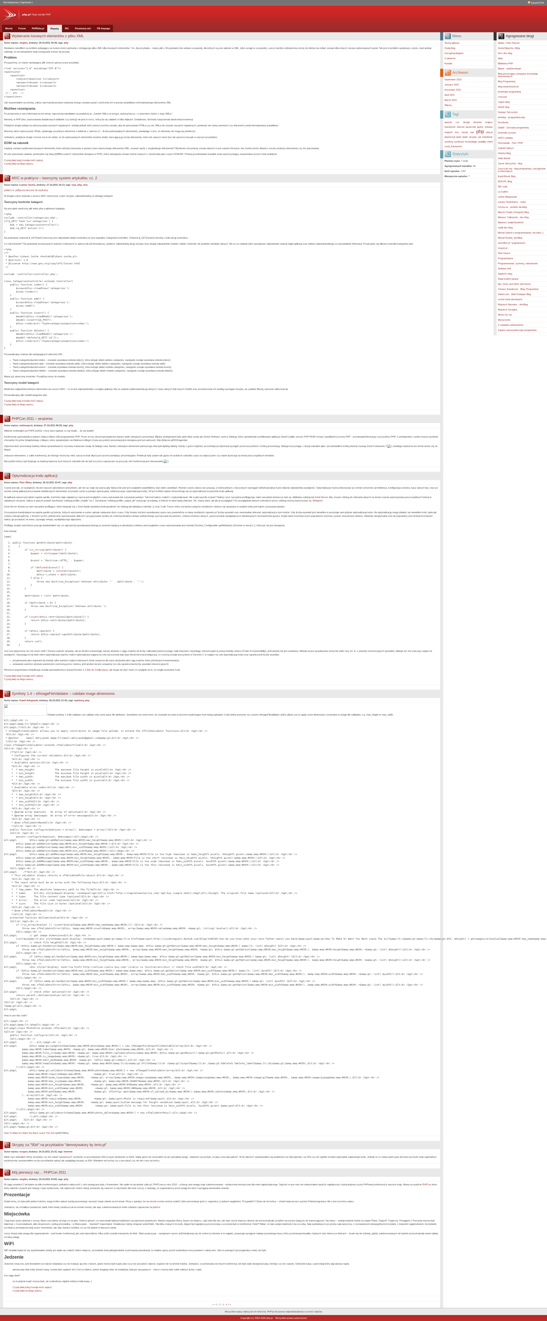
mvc (457, 132)
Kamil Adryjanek (28, 700)
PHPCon (426, 1184)
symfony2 (459, 141)
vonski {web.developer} (510, 299)
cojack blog (504, 102)
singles (23, 42)
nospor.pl (502, 248)
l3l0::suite (502, 186)
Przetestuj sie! (83, 28)
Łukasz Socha (27, 185)
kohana (489, 127)
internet (461, 127)
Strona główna (451, 43)
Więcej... (448, 105)
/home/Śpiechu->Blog (509, 48)
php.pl (489, 132)
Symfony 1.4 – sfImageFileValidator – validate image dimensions (63, 694)
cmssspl (502, 97)
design (466, 122)
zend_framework (453, 146)
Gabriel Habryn (506, 148)
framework (450, 127)
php (480, 131)
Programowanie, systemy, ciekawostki (518, 263)
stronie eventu (157, 1201)
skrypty (473, 137)
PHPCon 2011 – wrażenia (32, 419)
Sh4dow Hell (504, 268)
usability (482, 141)
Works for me (505, 314)
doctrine (477, 122)
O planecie (450, 58)
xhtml (490, 141)
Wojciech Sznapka (507, 309)
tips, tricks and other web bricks (514, 284)
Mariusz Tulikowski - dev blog (513, 217)
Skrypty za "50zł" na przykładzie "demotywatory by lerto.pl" (59, 1145)
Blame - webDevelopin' (509, 68)
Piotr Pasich (504, 253)
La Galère (503, 191)
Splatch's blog (505, 273)
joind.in (156, 1207)
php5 (458, 137)
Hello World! (504, 158)
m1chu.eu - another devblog (512, 207)
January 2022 (451, 84)
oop (472, 132)
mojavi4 (448, 132)
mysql (465, 132)
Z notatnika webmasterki (510, 325)
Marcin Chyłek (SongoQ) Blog (513, 212)
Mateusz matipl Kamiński (510, 222)
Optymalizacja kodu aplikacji (34, 476)
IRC (67, 28)
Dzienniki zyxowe (507, 132)
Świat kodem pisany (508, 279)
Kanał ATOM (537, 2)
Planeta (54, 28)
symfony (448, 141)
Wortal (8, 28)
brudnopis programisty (509, 91)
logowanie (26, 2)
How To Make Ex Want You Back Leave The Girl (29, 1133)
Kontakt (448, 63)
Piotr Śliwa (25, 482)
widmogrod (25, 425)
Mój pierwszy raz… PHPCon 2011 (39, 1172)
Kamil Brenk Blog (506, 176)
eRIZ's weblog (505, 138)
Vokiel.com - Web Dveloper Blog (514, 294)
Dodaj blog (449, 48)
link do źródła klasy (97, 670)
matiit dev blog (505, 227)
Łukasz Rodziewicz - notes (512, 202)
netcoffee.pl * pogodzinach (511, 243)
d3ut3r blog (503, 107)
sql (479, 137)
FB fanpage (103, 28)
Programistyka (505, 258)
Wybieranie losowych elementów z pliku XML (48, 36)
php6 (465, 137)
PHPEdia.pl (38, 28)
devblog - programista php (511, 117)
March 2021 (450, 100)
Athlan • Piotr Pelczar (509, 43)
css (457, 122)
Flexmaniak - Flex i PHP (510, 143)
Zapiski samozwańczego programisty (517, 330)
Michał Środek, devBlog (510, 238)
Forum (22, 28)
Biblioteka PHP (505, 63)
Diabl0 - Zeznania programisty (513, 127)
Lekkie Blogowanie (507, 196)
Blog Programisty (507, 81)
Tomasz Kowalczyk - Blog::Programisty (518, 289)
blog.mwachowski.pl (508, 86)
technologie (471, 141)
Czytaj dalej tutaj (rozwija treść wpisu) (23, 160)
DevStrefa (503, 122)
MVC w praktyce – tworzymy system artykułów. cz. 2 (54, 178)
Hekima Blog (504, 153)
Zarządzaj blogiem (453, 53)
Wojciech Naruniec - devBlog (513, 304)
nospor (23, 1151)
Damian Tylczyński (508, 112)
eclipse (489, 122)
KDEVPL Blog (505, 181)
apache (448, 122)
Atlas (500, 58)
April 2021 (449, 95)
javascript (471, 127)
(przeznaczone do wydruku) (26, 190)
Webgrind (317, 500)
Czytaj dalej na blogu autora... (19, 163)
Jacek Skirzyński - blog (510, 163)
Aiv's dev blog (505, 53)
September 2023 (453, 79)
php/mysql (449, 137)
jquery (480, 127)
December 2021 (452, 89)
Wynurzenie (504, 320)
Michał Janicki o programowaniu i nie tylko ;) (520, 232)
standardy (487, 137)
